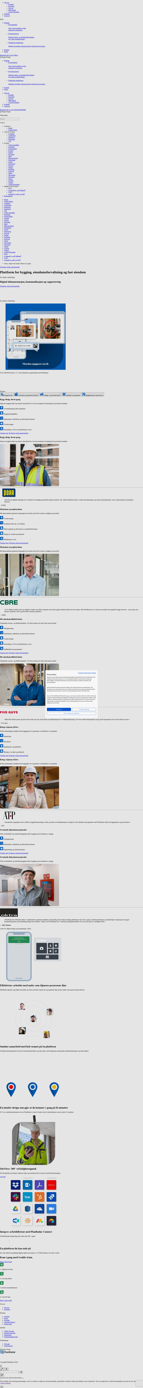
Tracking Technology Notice (87, 673)
